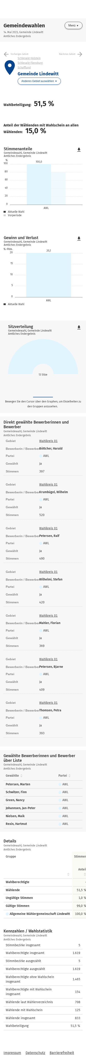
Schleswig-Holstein (29, 58)
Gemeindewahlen (24, 25)
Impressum (12, 1053)
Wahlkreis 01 (48, 441)
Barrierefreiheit (62, 1053)
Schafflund (24, 67)
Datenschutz (35, 1053)
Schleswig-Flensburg (30, 62)
